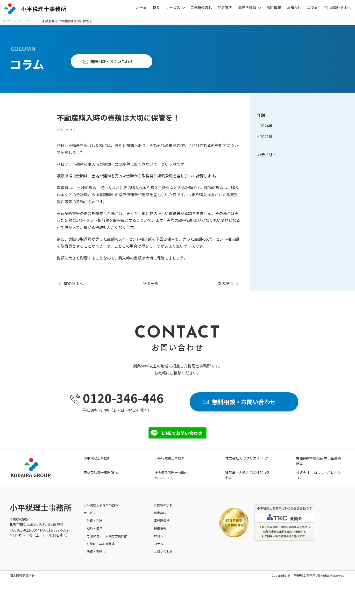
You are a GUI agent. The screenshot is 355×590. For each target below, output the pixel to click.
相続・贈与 (94, 528)
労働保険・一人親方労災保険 (106, 536)
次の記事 (225, 283)
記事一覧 (150, 283)
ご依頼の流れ (201, 7)
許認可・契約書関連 (100, 543)
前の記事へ (73, 283)
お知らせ (294, 7)
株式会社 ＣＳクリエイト (244, 458)
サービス (173, 7)
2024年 (266, 126)
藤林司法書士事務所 (99, 472)
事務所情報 (247, 7)
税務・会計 (94, 520)
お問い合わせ (340, 7)
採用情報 (273, 7)
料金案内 (225, 7)
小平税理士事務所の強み (101, 505)
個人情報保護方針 (22, 575)
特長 (156, 7)
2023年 (266, 136)
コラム (312, 7)
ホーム (141, 7)
